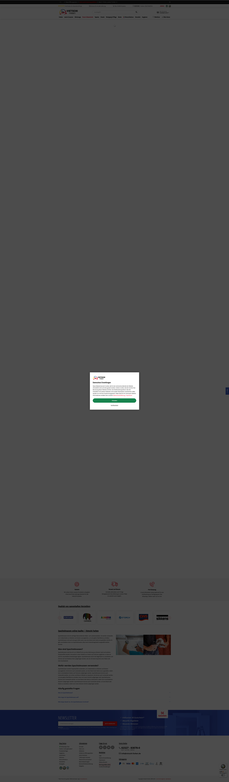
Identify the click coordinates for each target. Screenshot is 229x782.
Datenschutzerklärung (119, 395)
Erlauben (114, 400)
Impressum (129, 395)
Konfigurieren (114, 405)
